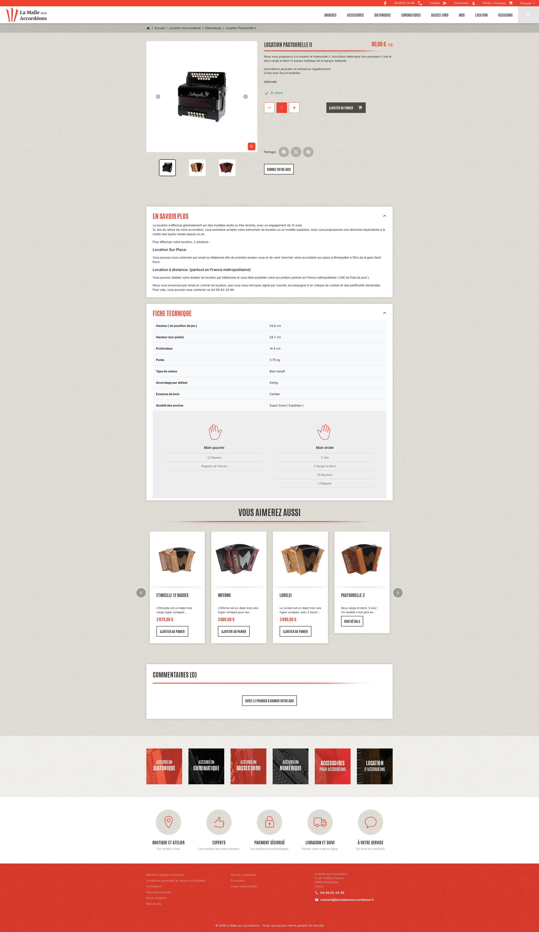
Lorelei (224, 595)
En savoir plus (170, 216)
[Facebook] (385, 2)
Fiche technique (172, 313)
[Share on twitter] (296, 152)
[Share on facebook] (284, 152)
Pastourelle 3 (291, 595)
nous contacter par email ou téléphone (197, 257)
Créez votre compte (244, 886)
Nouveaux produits (158, 892)
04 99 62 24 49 (332, 893)
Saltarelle (270, 81)
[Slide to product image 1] (167, 167)
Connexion (238, 880)
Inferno (162, 595)
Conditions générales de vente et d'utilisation (176, 880)
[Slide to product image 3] (227, 167)
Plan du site (153, 903)
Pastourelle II (353, 595)
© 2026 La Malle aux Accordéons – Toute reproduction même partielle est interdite (269, 925)
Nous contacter (156, 898)
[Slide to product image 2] (197, 167)
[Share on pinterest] (308, 152)
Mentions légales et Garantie (165, 874)
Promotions (153, 886)
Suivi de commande (243, 874)
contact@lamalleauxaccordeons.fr (347, 900)
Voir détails (290, 621)
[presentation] (141, 592)
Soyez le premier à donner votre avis (269, 701)
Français (525, 3)
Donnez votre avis (279, 169)
